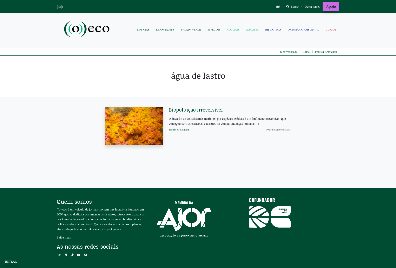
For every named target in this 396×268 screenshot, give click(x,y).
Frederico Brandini (179, 129)
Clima (306, 52)
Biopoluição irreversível (196, 109)
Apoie (331, 6)
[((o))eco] (88, 29)
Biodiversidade (288, 52)
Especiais (213, 29)
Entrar (11, 261)
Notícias (143, 29)
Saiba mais (64, 237)
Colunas (233, 29)
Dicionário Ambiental (303, 29)
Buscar (294, 6)
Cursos (331, 29)
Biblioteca (273, 29)
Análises (252, 29)
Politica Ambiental (326, 52)
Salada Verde (191, 29)
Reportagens (165, 29)
